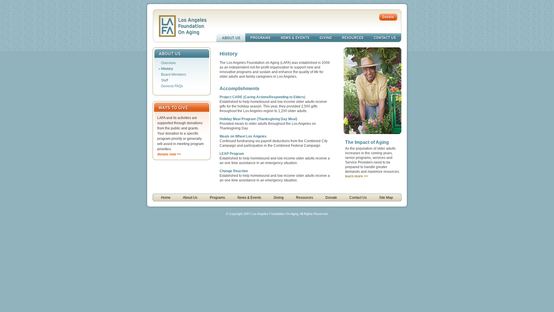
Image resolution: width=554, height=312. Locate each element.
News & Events (295, 37)
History (167, 69)
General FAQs (172, 86)
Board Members (173, 75)
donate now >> (169, 154)
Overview (168, 63)
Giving (326, 37)
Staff (164, 80)
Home (166, 198)
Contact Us (384, 37)
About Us (230, 37)
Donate (331, 198)
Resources (352, 37)
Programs (260, 37)
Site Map (386, 198)
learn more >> (356, 176)
